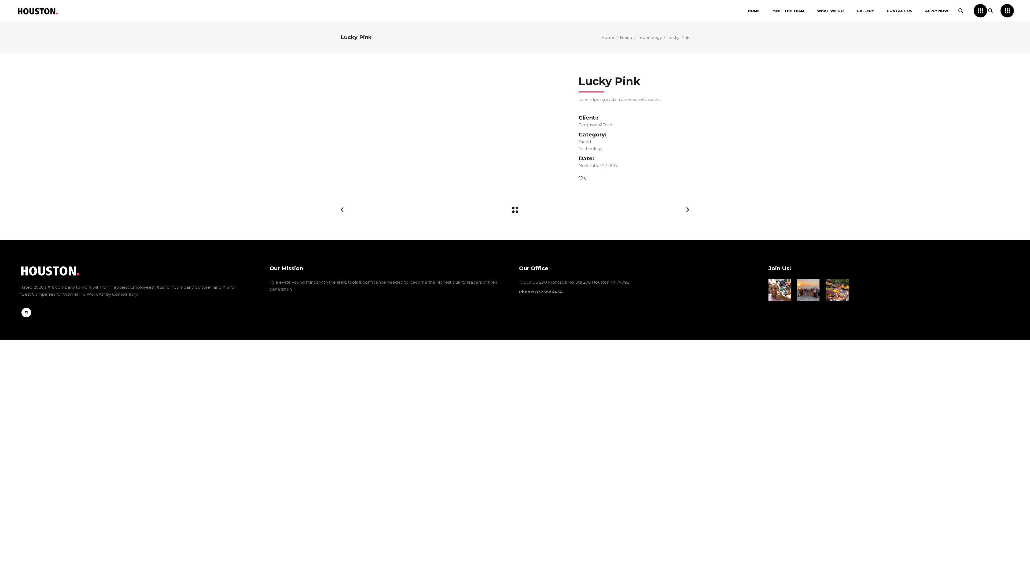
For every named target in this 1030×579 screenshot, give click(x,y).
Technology (650, 37)
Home (607, 37)
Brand (626, 37)
